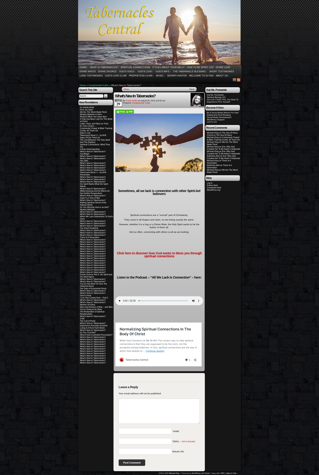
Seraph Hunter (177, 75)
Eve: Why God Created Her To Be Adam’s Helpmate (223, 148)
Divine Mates (88, 71)
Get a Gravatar (188, 441)
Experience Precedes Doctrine (93, 325)
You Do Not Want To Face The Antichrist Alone (93, 285)
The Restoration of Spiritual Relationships (92, 313)
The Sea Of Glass (230, 133)
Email (234, 80)
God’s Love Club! (116, 75)
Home (84, 67)
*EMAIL (183, 441)
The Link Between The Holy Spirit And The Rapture (95, 141)
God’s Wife (163, 71)
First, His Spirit (86, 110)
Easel (207, 473)
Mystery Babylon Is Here (91, 114)
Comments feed (214, 188)
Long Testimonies (91, 75)
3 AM (82, 318)
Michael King (174, 473)
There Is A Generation (89, 237)
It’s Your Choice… (88, 126)
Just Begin (84, 154)
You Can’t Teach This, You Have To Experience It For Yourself (222, 100)
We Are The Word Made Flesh (93, 112)
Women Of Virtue (87, 305)
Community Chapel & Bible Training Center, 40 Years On (96, 129)
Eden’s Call (85, 133)
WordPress (196, 473)
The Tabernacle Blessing (190, 71)
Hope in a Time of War (90, 198)
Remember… (86, 175)
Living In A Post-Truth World (92, 328)
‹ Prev (126, 89)
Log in (210, 183)
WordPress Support (215, 120)
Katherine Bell (213, 156)
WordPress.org (213, 190)
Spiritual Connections (135, 67)
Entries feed (212, 185)
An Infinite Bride (87, 107)
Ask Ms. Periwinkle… (216, 95)
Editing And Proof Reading (219, 115)
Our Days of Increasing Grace (93, 288)
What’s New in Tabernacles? (93, 226)
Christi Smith (131, 100)
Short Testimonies (221, 71)
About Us (222, 75)
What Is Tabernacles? (104, 67)
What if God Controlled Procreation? (96, 335)
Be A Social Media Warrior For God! (223, 113)
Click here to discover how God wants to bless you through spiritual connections (159, 254)
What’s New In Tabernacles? (93, 151)
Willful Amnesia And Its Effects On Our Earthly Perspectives (95, 192)
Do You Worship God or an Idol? (94, 207)
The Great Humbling (89, 228)
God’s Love (145, 71)
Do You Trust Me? (88, 332)
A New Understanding (90, 149)
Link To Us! (212, 122)
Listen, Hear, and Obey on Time (94, 124)
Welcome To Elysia (201, 75)
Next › (192, 89)
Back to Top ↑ (232, 473)
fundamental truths (98, 85)
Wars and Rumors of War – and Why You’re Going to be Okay (96, 308)
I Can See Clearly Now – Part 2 (94, 298)
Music (160, 75)
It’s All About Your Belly (169, 67)
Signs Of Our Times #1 (90, 137)
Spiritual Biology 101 (216, 97)
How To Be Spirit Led (200, 67)
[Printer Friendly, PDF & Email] (124, 111)
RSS (239, 80)
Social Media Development (219, 117)
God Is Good (85, 295)
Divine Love (223, 67)
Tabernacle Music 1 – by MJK (93, 172)
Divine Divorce (107, 71)
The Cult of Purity (87, 321)
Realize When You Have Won (93, 117)
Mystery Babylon (87, 209)
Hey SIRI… (85, 161)
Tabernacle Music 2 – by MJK (93, 135)
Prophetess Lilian (141, 75)
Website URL (178, 451)
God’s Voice (127, 71)
